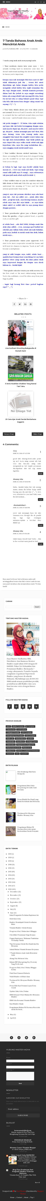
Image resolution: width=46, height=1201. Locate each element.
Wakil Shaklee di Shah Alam (20, 977)
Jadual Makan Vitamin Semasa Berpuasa (24, 949)
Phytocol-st (27, 747)
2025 (10, 854)
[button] (6, 2)
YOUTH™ (24, 754)
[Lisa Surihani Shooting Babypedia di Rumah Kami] (21, 333)
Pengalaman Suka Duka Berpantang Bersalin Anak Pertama (27, 788)
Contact (19, 1197)
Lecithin (30, 738)
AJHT (8, 726)
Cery (15, 451)
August (13, 906)
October (13, 899)
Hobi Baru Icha (15, 919)
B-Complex (30, 726)
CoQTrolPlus (21, 729)
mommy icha (18, 479)
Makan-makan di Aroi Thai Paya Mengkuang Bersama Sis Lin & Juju (22, 1133)
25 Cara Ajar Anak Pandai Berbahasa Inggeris (20, 420)
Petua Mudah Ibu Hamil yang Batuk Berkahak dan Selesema (28, 800)
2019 (10, 861)
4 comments (34, 49)
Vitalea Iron (11, 750)
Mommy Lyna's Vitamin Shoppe (23, 1148)
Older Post (37, 434)
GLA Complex (30, 735)
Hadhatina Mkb (14, 49)
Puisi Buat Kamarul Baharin (20, 973)
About (26, 1197)
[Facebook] (9, 706)
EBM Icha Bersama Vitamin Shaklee (23, 1000)
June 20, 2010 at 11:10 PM (21, 507)
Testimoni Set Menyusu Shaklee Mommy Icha (26, 814)
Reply (40, 473)
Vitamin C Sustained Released (28, 750)
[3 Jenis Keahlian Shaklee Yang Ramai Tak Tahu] (21, 368)
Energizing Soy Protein (15, 735)
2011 (10, 886)
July (11, 909)
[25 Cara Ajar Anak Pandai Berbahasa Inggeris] (21, 404)
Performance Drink (14, 747)
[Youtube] (23, 706)
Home (12, 1197)
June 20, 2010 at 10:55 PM (21, 482)
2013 (10, 879)
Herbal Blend (20, 738)
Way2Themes (21, 1191)
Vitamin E (10, 754)
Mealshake (11, 741)
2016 (10, 868)
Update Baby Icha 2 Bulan (19, 991)
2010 (10, 889)
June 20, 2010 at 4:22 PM (21, 453)
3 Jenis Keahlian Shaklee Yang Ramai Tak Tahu (20, 385)
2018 (10, 865)
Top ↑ (32, 1197)
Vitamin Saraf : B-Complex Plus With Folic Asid (23, 1176)
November (14, 895)
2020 (10, 857)
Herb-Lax (10, 738)
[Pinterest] (29, 706)
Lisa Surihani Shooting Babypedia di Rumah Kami (20, 349)
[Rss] (36, 706)
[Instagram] (16, 706)
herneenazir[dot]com (22, 1130)
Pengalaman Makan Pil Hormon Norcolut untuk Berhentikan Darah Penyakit (27, 829)
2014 (10, 875)
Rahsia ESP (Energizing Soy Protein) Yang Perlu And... (23, 963)
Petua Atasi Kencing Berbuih (22, 1142)
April (12, 1018)
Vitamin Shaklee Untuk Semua (21, 928)
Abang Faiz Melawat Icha (19, 958)
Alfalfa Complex (18, 726)
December (14, 892)
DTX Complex (27, 732)
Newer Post (9, 434)
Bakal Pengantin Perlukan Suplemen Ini (24, 915)
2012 (10, 882)
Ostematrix (11, 744)
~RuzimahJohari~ (19, 505)
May (12, 1014)
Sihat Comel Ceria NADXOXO (22, 1155)
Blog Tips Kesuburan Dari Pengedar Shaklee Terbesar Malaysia (23, 1171)
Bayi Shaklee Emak (16, 1004)
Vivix (17, 754)
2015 (10, 872)
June (12, 913)
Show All (37, 1182)
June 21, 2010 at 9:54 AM (21, 533)
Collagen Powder (13, 732)
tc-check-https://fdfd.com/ (22, 1149)
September (14, 902)
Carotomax (11, 729)
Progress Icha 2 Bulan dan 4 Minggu (23, 931)
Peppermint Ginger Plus (25, 744)
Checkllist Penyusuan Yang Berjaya (22, 935)
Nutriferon (20, 741)
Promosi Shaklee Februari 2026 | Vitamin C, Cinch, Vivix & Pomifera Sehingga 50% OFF (27, 1160)
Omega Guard (31, 741)
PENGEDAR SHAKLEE (22, 1140)
